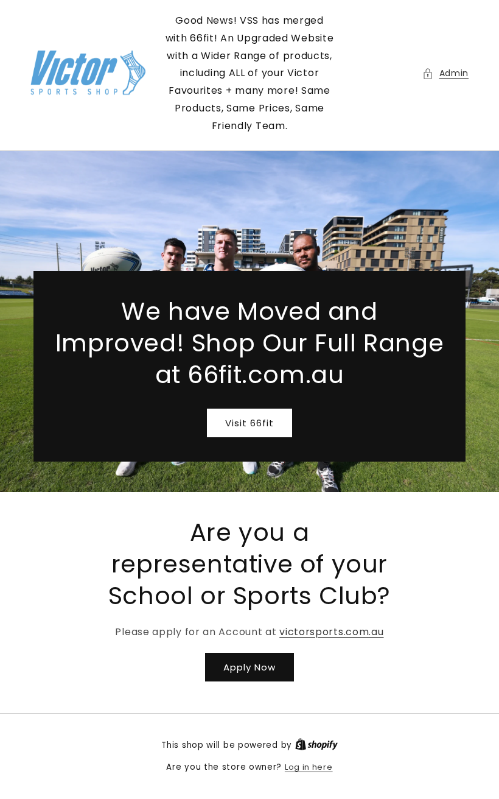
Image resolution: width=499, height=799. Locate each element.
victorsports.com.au (331, 632)
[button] (445, 73)
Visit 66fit (249, 422)
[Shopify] (316, 745)
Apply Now (249, 667)
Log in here (309, 767)
